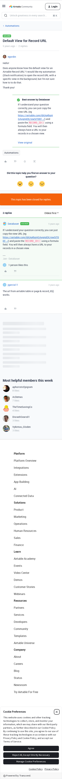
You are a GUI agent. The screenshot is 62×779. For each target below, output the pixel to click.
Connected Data (24, 496)
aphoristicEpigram (22, 387)
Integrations (21, 468)
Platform (19, 453)
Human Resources (25, 531)
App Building (21, 482)
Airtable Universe (24, 643)
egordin (12, 56)
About (17, 657)
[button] (4, 7)
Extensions (20, 475)
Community (21, 629)
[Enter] (6, 15)
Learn (17, 552)
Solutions (19, 502)
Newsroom (20, 685)
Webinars (19, 594)
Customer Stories (24, 587)
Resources (20, 601)
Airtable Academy (24, 559)
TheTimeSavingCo (22, 407)
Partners (19, 608)
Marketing (20, 517)
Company (19, 650)
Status (18, 678)
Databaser (13, 223)
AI (15, 489)
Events (18, 566)
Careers (18, 664)
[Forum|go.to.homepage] (21, 6)
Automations (12, 25)
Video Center (21, 573)
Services (19, 615)
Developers (20, 622)
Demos (18, 580)
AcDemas (17, 397)
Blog (16, 671)
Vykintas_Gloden (21, 426)
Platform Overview (25, 461)
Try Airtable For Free (26, 692)
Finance (19, 545)
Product (19, 510)
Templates (20, 636)
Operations (20, 524)
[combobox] (31, 15)
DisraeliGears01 (21, 416)
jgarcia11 (13, 284)
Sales (17, 538)
